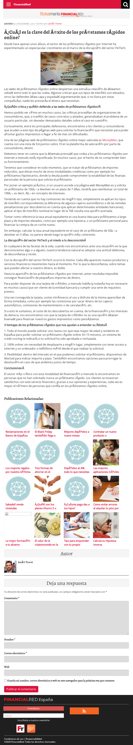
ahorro (8, 23)
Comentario (11, 598)
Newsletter (34, 708)
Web (6, 667)
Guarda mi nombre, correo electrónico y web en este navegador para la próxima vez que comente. (61, 680)
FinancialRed (22, 4)
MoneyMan (109, 140)
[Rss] (84, 711)
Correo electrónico (15, 653)
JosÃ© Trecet (55, 23)
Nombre (9, 639)
